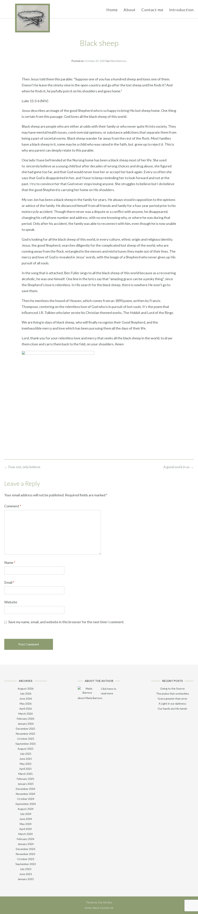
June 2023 (25, 874)
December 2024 (25, 788)
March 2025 (25, 773)
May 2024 (26, 823)
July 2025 (25, 753)
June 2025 (25, 758)
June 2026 (25, 698)
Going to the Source (172, 688)
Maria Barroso (118, 60)
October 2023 (25, 859)
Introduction (181, 9)
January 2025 (26, 783)
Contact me (152, 9)
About (130, 9)
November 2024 (25, 793)
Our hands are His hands (172, 708)
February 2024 (25, 839)
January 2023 (26, 879)
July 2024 (25, 813)
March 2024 (25, 834)
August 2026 (25, 688)
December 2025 (25, 728)
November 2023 (25, 854)
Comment (12, 506)
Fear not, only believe (22, 467)
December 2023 (25, 849)
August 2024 (25, 808)
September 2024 (25, 803)
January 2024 (26, 844)
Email (9, 582)
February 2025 (25, 778)
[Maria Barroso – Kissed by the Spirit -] (32, 18)
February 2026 (25, 718)
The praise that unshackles (172, 693)
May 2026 (26, 703)
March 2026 (25, 713)
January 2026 (26, 723)
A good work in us (178, 467)
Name (9, 562)
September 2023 (25, 864)
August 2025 (25, 748)
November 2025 (25, 733)
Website (10, 602)
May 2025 (26, 763)
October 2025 (25, 738)
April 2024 (25, 829)
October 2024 (25, 798)
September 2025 (25, 743)
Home (112, 9)
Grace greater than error (172, 698)
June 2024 (25, 818)
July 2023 (25, 869)
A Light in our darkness (172, 703)
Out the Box (105, 902)
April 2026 (25, 708)
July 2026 (25, 693)
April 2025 (25, 768)
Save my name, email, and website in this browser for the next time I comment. (66, 622)
